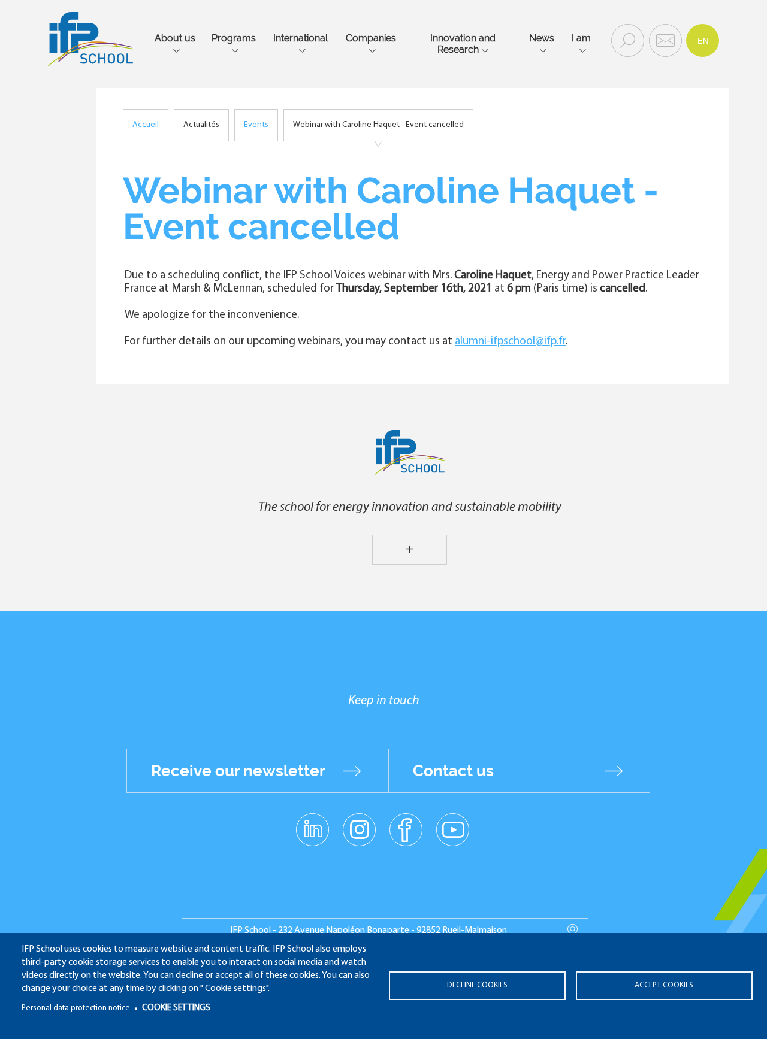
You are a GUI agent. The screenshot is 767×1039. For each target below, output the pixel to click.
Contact (664, 39)
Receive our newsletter (238, 771)
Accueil (145, 124)
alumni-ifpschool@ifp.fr (510, 341)
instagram (359, 828)
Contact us (453, 771)
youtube (452, 828)
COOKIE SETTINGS (176, 1008)
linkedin (312, 822)
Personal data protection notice (76, 1008)
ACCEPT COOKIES (664, 985)
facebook (406, 828)
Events (256, 124)
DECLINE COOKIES (477, 985)
